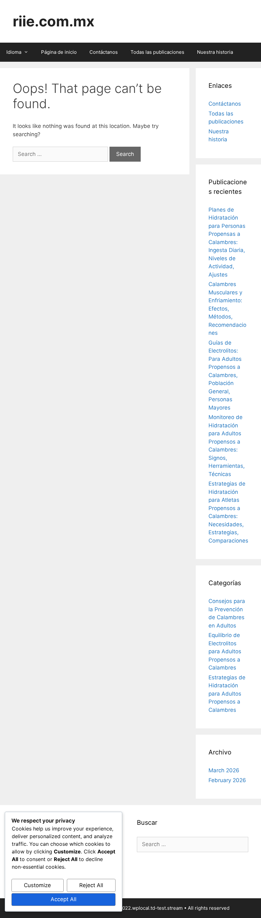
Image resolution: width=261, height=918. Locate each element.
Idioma (13, 52)
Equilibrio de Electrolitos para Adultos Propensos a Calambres (224, 651)
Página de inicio (59, 52)
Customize (37, 885)
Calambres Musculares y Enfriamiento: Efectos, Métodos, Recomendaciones (227, 308)
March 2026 (223, 770)
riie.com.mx (54, 21)
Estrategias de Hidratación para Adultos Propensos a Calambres (226, 693)
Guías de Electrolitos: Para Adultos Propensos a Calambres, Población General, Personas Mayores (225, 375)
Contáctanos (103, 52)
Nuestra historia (215, 52)
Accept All (63, 899)
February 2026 (227, 780)
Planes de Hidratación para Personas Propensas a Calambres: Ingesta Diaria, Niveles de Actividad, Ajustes (226, 242)
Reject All (91, 885)
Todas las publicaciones (157, 52)
